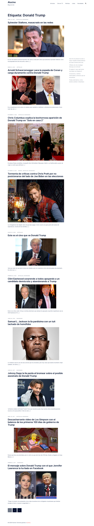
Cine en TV (60, 3)
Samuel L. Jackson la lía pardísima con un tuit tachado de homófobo (31, 322)
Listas (73, 3)
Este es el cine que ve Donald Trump (27, 235)
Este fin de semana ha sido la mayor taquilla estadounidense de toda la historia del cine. (77, 60)
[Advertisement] (77, 35)
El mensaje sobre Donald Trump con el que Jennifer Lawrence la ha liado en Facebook (35, 467)
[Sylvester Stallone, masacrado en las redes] (36, 41)
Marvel (20, 170)
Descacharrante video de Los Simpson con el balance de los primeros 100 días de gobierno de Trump (33, 422)
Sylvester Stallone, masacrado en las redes (30, 22)
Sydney (29, 522)
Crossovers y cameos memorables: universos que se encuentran (77, 75)
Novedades (80, 3)
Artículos (52, 3)
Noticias (67, 3)
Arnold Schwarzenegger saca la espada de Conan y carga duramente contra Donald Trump (35, 71)
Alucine (12, 2)
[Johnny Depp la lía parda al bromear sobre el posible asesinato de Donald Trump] (36, 392)
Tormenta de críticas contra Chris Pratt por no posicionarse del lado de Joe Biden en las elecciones (35, 175)
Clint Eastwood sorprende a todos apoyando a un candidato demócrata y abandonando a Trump (34, 280)
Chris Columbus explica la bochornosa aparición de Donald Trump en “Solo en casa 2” (35, 119)
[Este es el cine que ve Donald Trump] (35, 252)
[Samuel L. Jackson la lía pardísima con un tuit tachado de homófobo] (36, 343)
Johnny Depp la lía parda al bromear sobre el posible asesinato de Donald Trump (35, 374)
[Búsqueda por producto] (85, 3)
